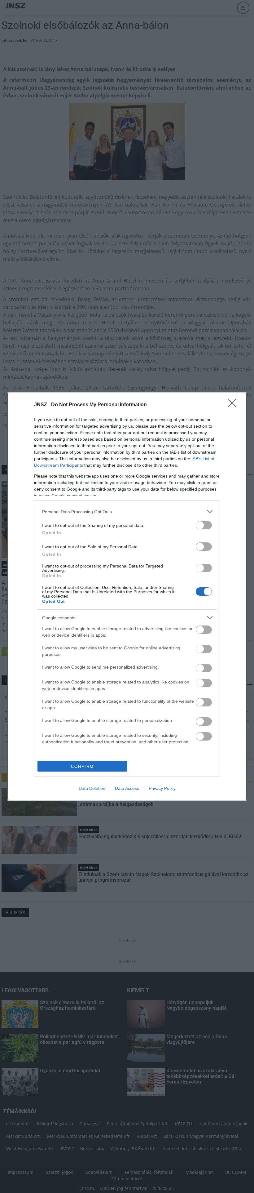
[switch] (204, 525)
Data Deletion (92, 788)
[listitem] (127, 511)
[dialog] (127, 596)
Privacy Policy (162, 788)
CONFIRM (82, 766)
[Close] (234, 405)
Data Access (127, 788)
